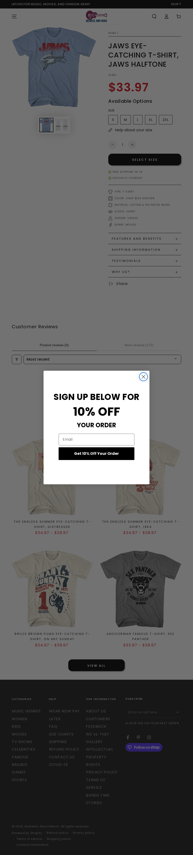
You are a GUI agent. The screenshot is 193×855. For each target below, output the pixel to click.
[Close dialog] (143, 377)
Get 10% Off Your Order (96, 453)
